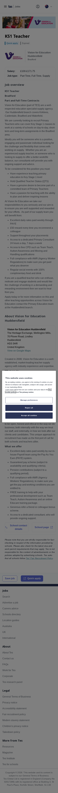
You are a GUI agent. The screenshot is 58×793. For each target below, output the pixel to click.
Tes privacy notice (26, 392)
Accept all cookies (29, 415)
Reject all (29, 408)
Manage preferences (29, 400)
